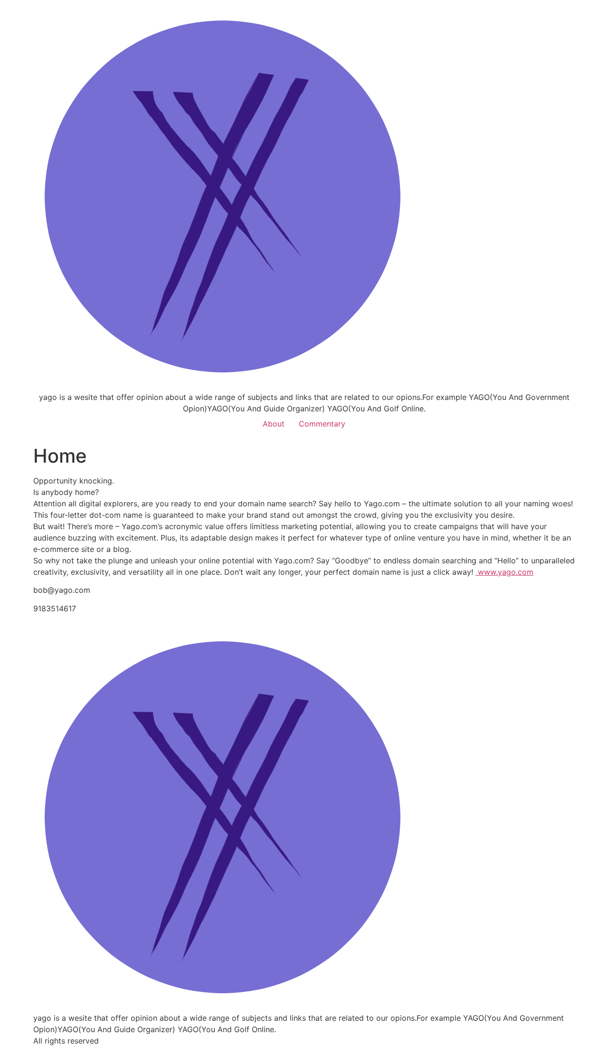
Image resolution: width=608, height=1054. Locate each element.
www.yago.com (504, 572)
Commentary (322, 423)
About (274, 423)
